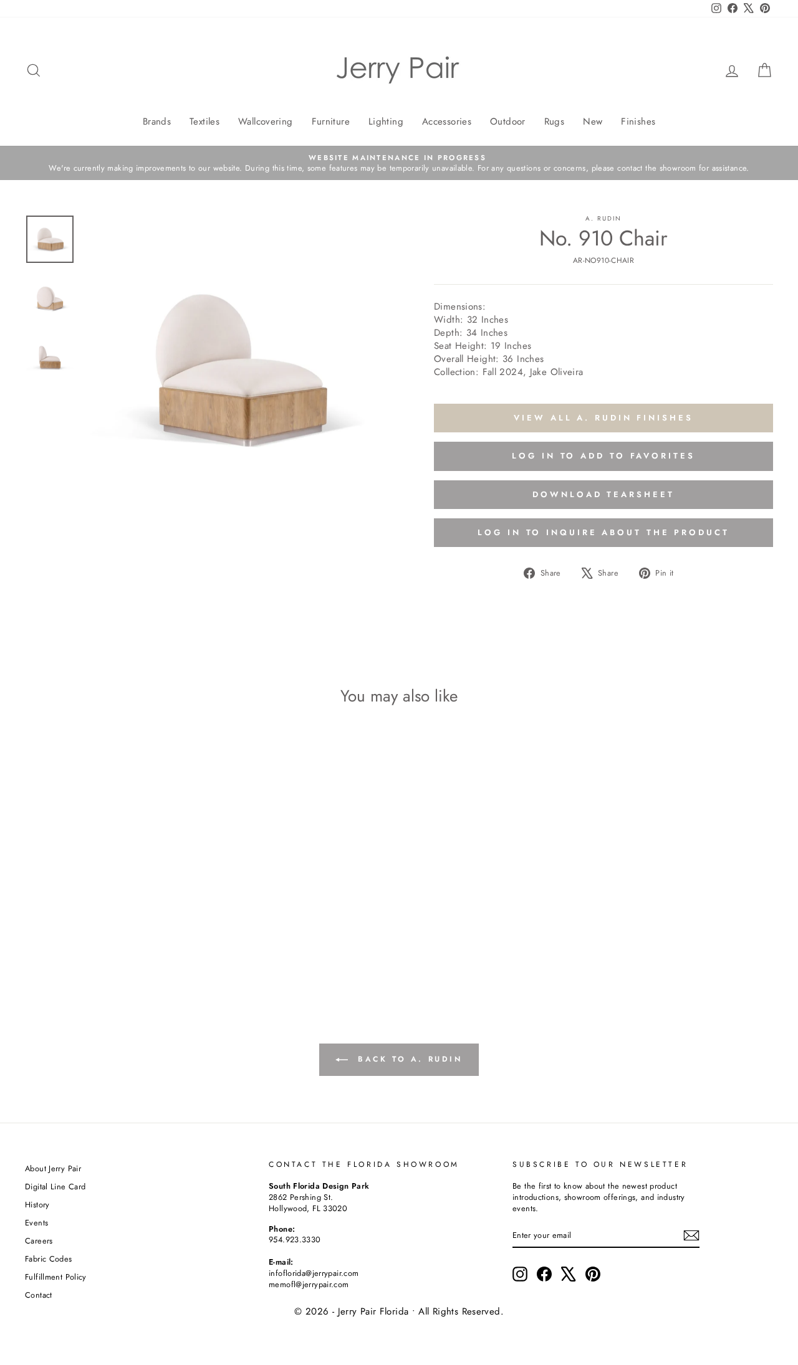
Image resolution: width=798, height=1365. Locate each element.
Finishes (638, 121)
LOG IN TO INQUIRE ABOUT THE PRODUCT (603, 532)
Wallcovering (265, 121)
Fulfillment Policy (56, 1277)
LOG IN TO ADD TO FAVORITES (603, 456)
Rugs (554, 121)
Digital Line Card (55, 1186)
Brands (157, 121)
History (37, 1204)
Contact (38, 1295)
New (592, 121)
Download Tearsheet (603, 494)
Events (36, 1223)
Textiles (204, 121)
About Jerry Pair (53, 1168)
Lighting (385, 121)
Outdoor (508, 121)
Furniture (331, 121)
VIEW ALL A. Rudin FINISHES (603, 418)
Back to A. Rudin (407, 1059)
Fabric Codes (48, 1259)
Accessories (446, 121)
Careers (39, 1241)
